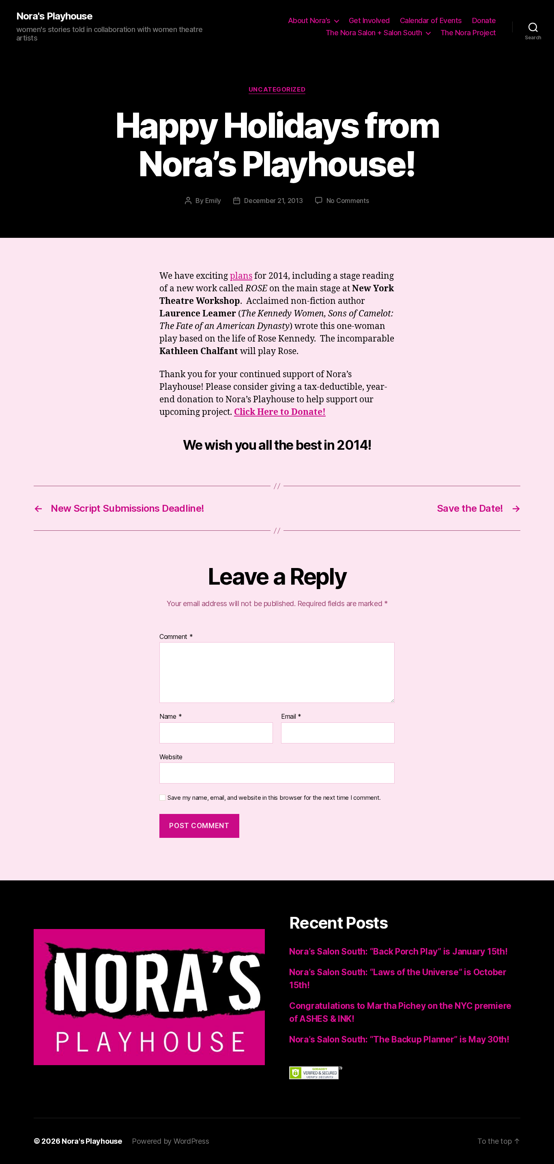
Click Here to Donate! (280, 412)
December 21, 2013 (273, 200)
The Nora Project (468, 32)
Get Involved (369, 20)
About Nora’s (309, 20)
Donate (484, 20)
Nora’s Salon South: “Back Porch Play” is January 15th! (398, 951)
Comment (176, 637)
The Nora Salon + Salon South (374, 32)
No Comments (347, 200)
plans (241, 276)
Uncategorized (277, 89)
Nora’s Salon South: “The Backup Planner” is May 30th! (399, 1039)
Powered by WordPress (170, 1141)
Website (171, 756)
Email (291, 716)
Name (170, 716)
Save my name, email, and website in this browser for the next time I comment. (274, 797)
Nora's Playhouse (54, 16)
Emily (213, 200)
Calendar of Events (431, 20)
